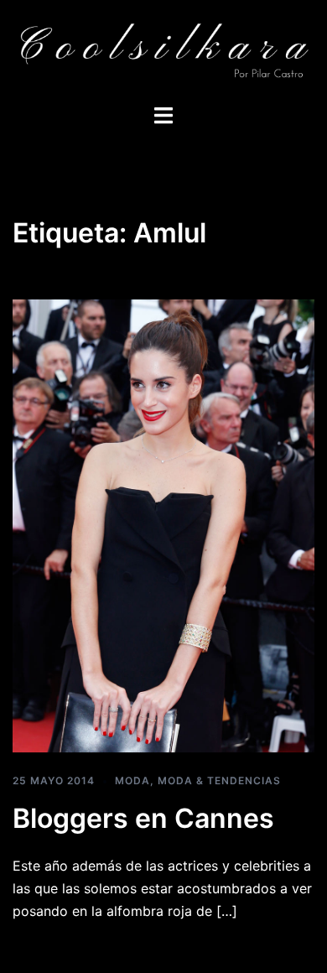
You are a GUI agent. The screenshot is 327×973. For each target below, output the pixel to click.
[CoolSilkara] (163, 50)
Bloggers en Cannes (143, 818)
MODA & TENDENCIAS (219, 780)
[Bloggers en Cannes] (163, 525)
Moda (132, 780)
